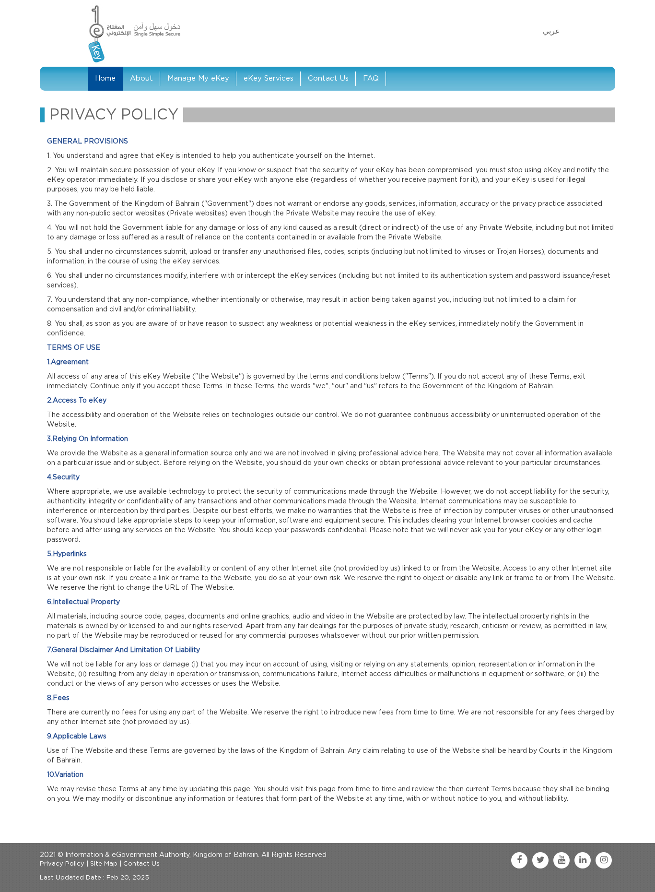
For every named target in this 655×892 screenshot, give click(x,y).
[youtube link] (561, 860)
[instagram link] (604, 860)
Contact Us (328, 78)
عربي (551, 31)
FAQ (371, 78)
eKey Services (268, 78)
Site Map (103, 864)
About (141, 78)
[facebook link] (519, 860)
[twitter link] (540, 860)
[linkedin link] (582, 860)
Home (105, 78)
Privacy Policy (62, 864)
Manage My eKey (198, 78)
